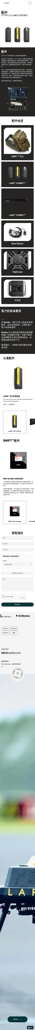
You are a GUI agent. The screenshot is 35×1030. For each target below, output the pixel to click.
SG (31, 1027)
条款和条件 (5, 661)
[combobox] (30, 1027)
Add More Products (17, 573)
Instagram (14, 628)
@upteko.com (11, 653)
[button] (30, 3)
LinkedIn (5, 628)
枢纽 (14, 633)
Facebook (5, 633)
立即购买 (15, 1019)
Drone (5, 561)
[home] (6, 3)
